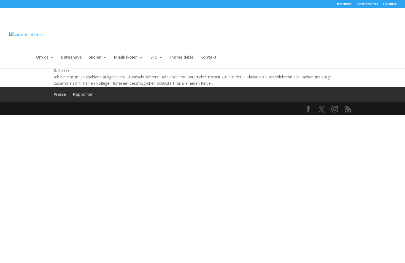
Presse (60, 94)
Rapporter (83, 94)
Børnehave (71, 57)
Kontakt (209, 57)
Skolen (95, 57)
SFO (154, 57)
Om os (42, 57)
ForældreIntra (367, 4)
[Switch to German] (265, 42)
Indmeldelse (181, 57)
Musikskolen (126, 57)
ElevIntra (390, 4)
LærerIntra (343, 4)
